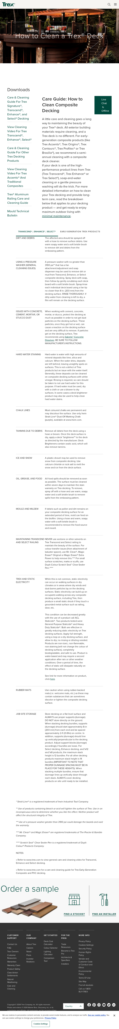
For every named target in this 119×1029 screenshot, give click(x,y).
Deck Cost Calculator (48, 943)
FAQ (9, 947)
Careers (29, 947)
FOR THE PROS (65, 937)
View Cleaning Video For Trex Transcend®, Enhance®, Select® (19, 133)
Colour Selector (50, 947)
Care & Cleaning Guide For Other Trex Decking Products (18, 154)
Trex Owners (12, 951)
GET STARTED (50, 935)
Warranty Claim (13, 965)
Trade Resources (65, 945)
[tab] (37, 231)
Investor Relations (30, 960)
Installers (65, 963)
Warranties (11, 961)
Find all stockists (86, 985)
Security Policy (85, 948)
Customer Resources (11, 956)
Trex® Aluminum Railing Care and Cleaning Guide (18, 198)
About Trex (31, 944)
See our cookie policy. (97, 1015)
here (52, 679)
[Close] (114, 1015)
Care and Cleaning (11, 987)
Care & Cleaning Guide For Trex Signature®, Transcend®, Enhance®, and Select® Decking (18, 108)
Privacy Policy (85, 941)
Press (28, 955)
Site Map (82, 981)
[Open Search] (109, 4)
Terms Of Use (85, 977)
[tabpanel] (59, 557)
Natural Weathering (12, 980)
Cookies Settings (41, 1023)
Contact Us (12, 944)
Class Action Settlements (12, 974)
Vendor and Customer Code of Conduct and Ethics (85, 963)
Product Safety (13, 968)
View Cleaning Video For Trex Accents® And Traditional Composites (17, 177)
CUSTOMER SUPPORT (12, 937)
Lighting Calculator (48, 953)
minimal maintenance (56, 216)
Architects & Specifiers (66, 959)
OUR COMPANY (31, 937)
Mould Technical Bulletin (18, 213)
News (28, 951)
